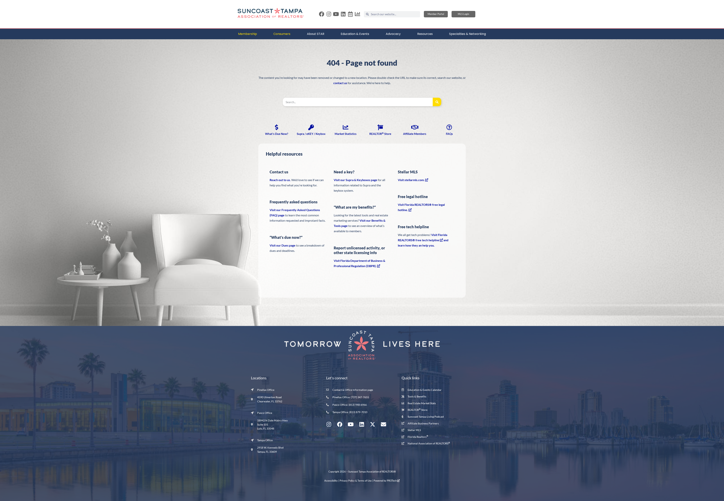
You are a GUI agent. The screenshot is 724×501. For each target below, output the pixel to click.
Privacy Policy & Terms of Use (356, 480)
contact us (340, 83)
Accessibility (331, 480)
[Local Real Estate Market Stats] (357, 14)
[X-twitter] (372, 424)
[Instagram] (328, 14)
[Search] (437, 102)
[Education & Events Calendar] (350, 14)
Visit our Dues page (282, 245)
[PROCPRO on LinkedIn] (343, 14)
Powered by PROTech (385, 480)
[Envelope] (383, 424)
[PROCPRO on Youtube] (336, 14)
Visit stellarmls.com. (411, 180)
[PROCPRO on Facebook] (321, 14)
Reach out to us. (280, 180)
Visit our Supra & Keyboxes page (355, 180)
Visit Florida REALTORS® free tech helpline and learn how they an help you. (423, 240)
